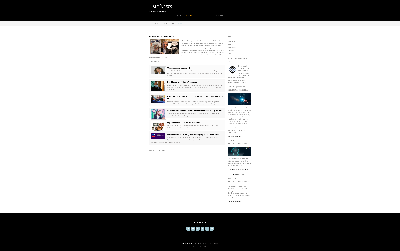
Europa (164, 23)
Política (200, 15)
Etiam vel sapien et (238, 174)
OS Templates (203, 246)
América (172, 23)
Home (179, 15)
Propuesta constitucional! (240, 169)
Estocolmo (232, 47)
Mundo (189, 15)
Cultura (219, 15)
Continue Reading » (234, 136)
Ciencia (210, 15)
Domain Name (213, 243)
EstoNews (160, 6)
